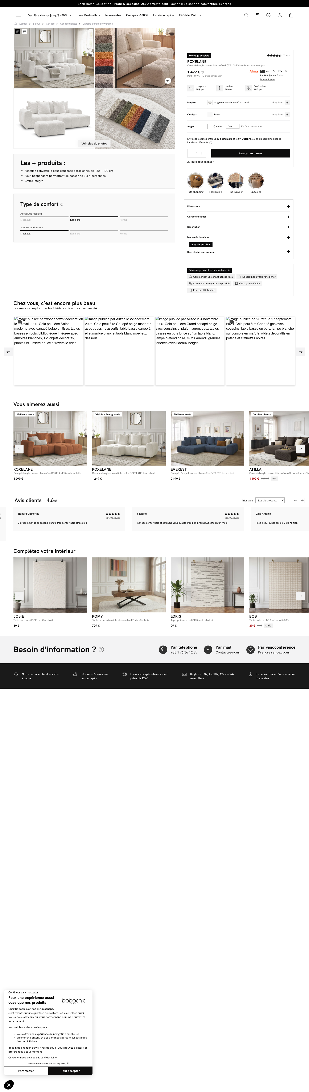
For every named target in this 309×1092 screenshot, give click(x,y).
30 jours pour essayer (200, 161)
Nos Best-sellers (89, 15)
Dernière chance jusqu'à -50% (47, 15)
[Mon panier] (291, 15)
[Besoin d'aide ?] (268, 15)
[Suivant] (300, 449)
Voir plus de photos (94, 143)
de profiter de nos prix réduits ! (154, 4)
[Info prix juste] (202, 72)
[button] (48, 351)
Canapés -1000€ (137, 15)
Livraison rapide (163, 15)
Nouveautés (113, 15)
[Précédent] (19, 449)
